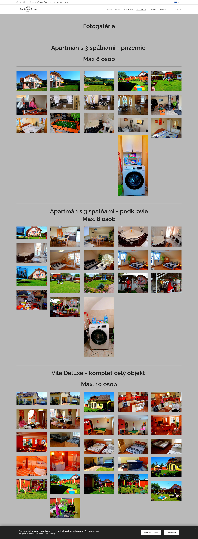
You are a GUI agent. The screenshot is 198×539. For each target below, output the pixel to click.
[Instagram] (24, 2)
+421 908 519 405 (62, 2)
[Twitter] (20, 2)
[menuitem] (110, 9)
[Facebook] (17, 2)
